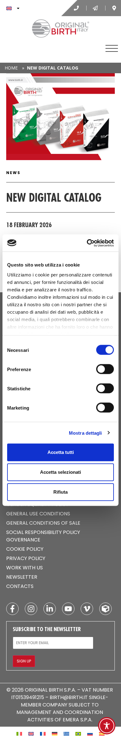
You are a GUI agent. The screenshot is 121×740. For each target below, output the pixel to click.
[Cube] (105, 609)
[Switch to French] (43, 733)
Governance (23, 539)
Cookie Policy (24, 549)
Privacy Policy (25, 558)
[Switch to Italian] (19, 733)
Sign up (24, 661)
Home (11, 68)
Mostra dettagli (85, 432)
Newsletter (21, 577)
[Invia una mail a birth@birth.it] (96, 8)
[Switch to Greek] (66, 733)
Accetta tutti (60, 452)
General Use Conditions (38, 513)
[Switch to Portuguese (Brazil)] (78, 733)
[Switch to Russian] (90, 733)
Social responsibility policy (43, 532)
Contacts (20, 586)
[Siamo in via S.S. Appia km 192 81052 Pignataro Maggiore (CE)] (115, 8)
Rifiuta (60, 492)
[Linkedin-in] (49, 609)
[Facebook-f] (12, 609)
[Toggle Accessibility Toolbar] (107, 726)
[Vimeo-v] (87, 609)
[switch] (105, 369)
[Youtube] (68, 609)
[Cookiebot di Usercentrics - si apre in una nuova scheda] (87, 243)
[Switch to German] (54, 733)
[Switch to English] (31, 733)
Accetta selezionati (60, 472)
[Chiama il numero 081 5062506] (77, 8)
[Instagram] (31, 609)
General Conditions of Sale (43, 523)
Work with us (24, 567)
